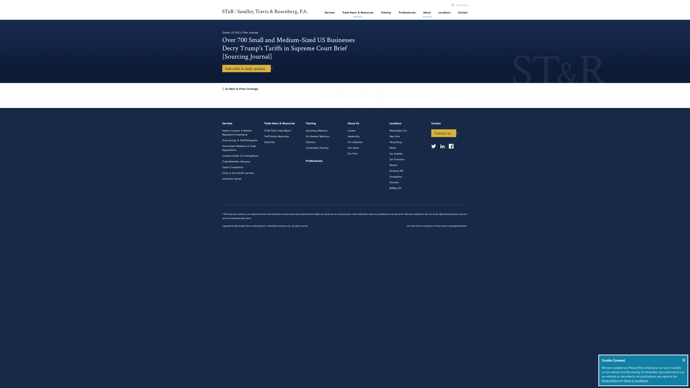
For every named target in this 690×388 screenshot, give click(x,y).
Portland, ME (396, 170)
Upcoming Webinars (317, 130)
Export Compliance (232, 167)
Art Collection (355, 142)
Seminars (311, 142)
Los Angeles (396, 153)
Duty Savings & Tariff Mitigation (240, 140)
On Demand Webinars (318, 136)
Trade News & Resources (357, 12)
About (427, 12)
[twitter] (434, 146)
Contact (463, 12)
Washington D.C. (399, 130)
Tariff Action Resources (276, 136)
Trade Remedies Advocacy (236, 161)
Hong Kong (396, 142)
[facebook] (452, 146)
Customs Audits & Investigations (240, 155)
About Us (353, 123)
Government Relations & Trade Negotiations (239, 148)
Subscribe (269, 142)
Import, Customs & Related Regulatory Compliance (237, 132)
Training (386, 12)
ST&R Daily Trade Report (277, 130)
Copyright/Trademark (457, 226)
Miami (393, 147)
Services (330, 12)
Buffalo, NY (395, 188)
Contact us (442, 132)
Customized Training (317, 147)
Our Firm (352, 153)
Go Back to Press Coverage (241, 89)
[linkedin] (443, 146)
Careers (463, 5)
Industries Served (231, 178)
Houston (394, 182)
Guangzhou (396, 176)
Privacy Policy (610, 380)
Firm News (353, 147)
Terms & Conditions (636, 380)
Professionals (407, 12)
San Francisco (397, 159)
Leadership (354, 136)
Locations (444, 12)
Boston (393, 165)
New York (395, 136)
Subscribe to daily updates (245, 68)
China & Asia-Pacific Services (238, 173)
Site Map (411, 226)
